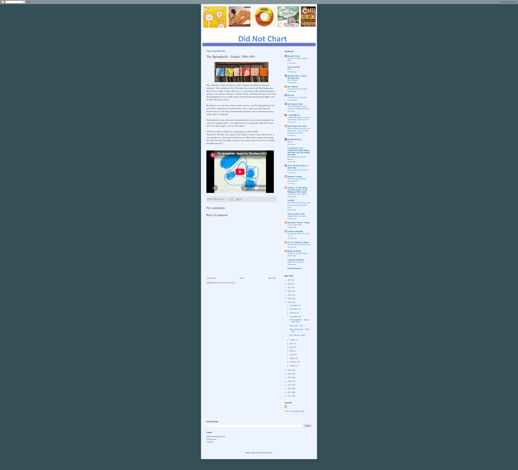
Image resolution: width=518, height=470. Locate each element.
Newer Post (211, 278)
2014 (290, 385)
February (293, 361)
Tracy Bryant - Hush (297, 335)
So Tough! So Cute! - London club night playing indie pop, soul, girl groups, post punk (298, 151)
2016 (290, 377)
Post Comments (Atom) (226, 282)
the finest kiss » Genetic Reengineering (297, 76)
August (293, 339)
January (293, 365)
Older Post (272, 278)
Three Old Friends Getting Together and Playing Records (298, 107)
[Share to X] (235, 199)
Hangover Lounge (294, 176)
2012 (290, 392)
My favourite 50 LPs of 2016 (298, 170)
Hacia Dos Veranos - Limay (298, 222)
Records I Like (293, 56)
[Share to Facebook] (237, 199)
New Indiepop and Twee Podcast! (296, 157)
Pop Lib (290, 95)
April (292, 354)
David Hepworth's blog (296, 126)
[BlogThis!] (232, 199)
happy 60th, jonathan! (295, 262)
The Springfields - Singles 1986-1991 (299, 320)
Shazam (290, 141)
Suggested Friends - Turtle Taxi (299, 330)
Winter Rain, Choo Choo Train (298, 244)
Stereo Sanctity (293, 66)
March (292, 358)
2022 (290, 291)
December (294, 305)
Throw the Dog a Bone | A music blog (298, 166)
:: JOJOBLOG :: (294, 115)
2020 (290, 298)
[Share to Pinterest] (240, 199)
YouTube (209, 441)
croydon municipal (295, 231)
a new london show (294, 224)
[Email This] (230, 199)
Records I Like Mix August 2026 (297, 59)
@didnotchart (211, 439)
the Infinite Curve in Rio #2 (297, 194)
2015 (290, 381)
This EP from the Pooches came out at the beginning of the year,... (298, 205)
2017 (290, 373)
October (293, 312)
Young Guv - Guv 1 (297, 325)
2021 (290, 295)
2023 (290, 287)
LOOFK (290, 200)
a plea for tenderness (295, 259)
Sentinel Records (294, 139)
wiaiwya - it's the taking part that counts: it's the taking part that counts (297, 189)
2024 (290, 283)
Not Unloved (292, 86)
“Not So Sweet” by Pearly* (297, 97)
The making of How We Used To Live (298, 234)
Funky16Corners (294, 268)
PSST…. (290, 69)
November (294, 309)
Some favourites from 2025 (297, 89)
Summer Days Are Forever (297, 216)
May (292, 350)
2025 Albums (292, 80)
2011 (290, 396)
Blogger (269, 452)
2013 (290, 388)
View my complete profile (295, 411)
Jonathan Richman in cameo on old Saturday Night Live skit (298, 118)
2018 (290, 370)
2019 (290, 302)
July (292, 343)
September (294, 316)
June (292, 347)
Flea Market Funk (295, 104)
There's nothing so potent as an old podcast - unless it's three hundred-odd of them (298, 130)
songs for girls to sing (296, 213)
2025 (290, 280)
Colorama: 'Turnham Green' (297, 253)
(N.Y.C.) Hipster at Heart (297, 242)
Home (242, 278)
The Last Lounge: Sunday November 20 (296, 179)
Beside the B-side (294, 250)
